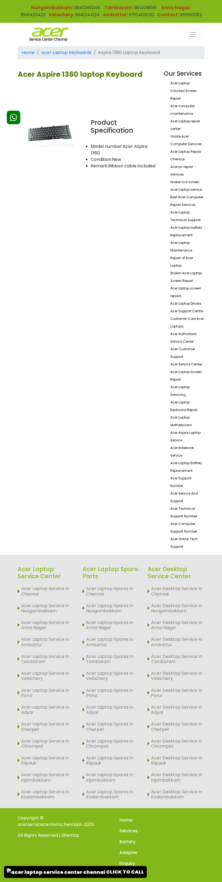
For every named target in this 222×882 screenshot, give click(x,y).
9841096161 (145, 8)
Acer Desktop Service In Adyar (176, 710)
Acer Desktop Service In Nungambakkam (176, 608)
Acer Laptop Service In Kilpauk (45, 760)
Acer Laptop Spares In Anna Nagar (109, 625)
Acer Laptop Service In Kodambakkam (45, 794)
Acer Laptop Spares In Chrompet (109, 743)
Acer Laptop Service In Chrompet (45, 743)
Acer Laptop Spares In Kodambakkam (109, 794)
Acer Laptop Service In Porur (45, 693)
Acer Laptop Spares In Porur (109, 693)
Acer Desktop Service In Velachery (176, 676)
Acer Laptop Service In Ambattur (45, 642)
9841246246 (86, 8)
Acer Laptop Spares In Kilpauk (109, 760)
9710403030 (141, 15)
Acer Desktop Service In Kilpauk (176, 760)
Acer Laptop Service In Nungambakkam (45, 608)
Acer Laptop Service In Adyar (45, 710)
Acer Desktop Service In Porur (176, 693)
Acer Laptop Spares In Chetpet (109, 726)
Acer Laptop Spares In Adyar (109, 710)
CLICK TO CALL (124, 871)
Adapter (128, 852)
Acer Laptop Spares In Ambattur (109, 642)
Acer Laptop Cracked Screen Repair (183, 91)
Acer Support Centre (186, 311)
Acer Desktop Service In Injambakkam (176, 777)
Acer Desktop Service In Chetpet (176, 726)
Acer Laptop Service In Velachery (45, 676)
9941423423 (33, 15)
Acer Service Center (186, 364)
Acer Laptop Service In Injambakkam (45, 777)
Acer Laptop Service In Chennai (45, 591)
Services (128, 831)
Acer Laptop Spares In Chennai (109, 591)
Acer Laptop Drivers (185, 303)
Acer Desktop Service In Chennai (176, 591)
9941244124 (87, 15)
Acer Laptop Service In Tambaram (45, 659)
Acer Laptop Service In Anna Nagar (45, 625)
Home (28, 52)
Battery (127, 842)
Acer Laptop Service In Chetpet (45, 726)
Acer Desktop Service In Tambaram (176, 659)
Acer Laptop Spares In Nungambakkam (109, 608)
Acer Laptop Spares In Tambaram (109, 659)
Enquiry (127, 863)
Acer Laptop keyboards (66, 52)
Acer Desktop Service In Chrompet (176, 743)
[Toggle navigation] (193, 34)
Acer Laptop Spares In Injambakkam (109, 777)
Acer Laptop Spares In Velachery (109, 676)
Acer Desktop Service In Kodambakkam (176, 794)
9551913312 (191, 15)
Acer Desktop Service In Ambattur (176, 642)
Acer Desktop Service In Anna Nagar (176, 625)
